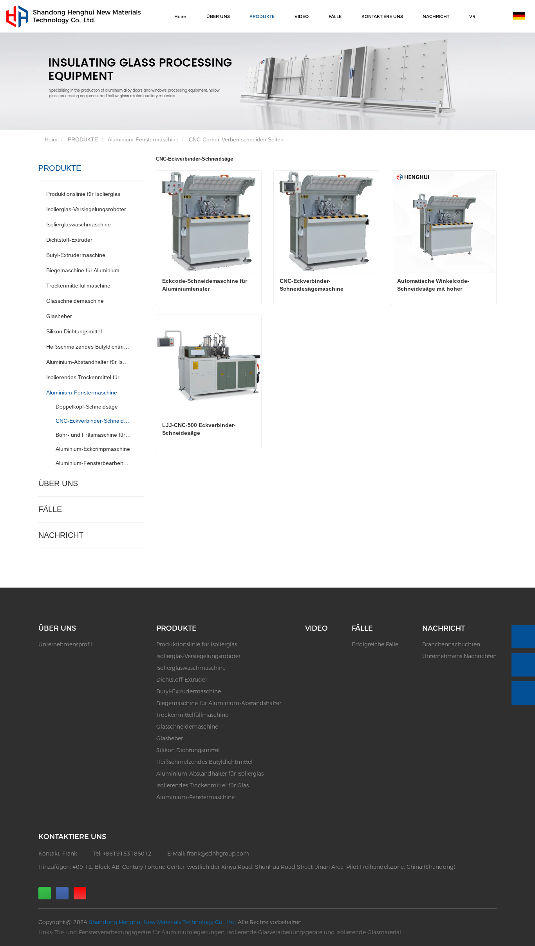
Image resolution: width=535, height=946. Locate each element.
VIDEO (302, 16)
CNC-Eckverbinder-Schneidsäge (93, 421)
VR (472, 16)
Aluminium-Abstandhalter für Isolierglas (88, 362)
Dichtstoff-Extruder (69, 240)
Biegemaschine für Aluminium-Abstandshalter (88, 270)
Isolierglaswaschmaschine (78, 224)
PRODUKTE (83, 139)
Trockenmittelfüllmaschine (78, 285)
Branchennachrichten (451, 644)
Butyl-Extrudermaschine (75, 255)
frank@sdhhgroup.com (218, 853)
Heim (180, 16)
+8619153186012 (127, 853)
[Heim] (17, 16)
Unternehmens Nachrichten (459, 656)
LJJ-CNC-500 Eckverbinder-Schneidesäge (199, 429)
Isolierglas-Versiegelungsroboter (86, 209)
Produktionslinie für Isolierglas (83, 194)
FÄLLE (50, 509)
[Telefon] (523, 636)
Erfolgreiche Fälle (375, 644)
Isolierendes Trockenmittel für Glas (88, 377)
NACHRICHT (60, 535)
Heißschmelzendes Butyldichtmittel (88, 347)
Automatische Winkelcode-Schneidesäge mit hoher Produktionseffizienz (433, 285)
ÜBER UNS (58, 483)
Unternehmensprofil (65, 644)
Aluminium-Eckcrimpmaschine (93, 449)
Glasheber (59, 316)
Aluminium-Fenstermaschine (143, 139)
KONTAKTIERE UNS (382, 16)
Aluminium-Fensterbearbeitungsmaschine (93, 463)
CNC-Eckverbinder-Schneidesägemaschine (311, 285)
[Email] (523, 664)
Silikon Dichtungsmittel (74, 331)
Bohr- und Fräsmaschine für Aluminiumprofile (93, 435)
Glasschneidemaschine (75, 301)
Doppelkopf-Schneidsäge (87, 406)
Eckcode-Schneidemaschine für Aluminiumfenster (205, 285)
